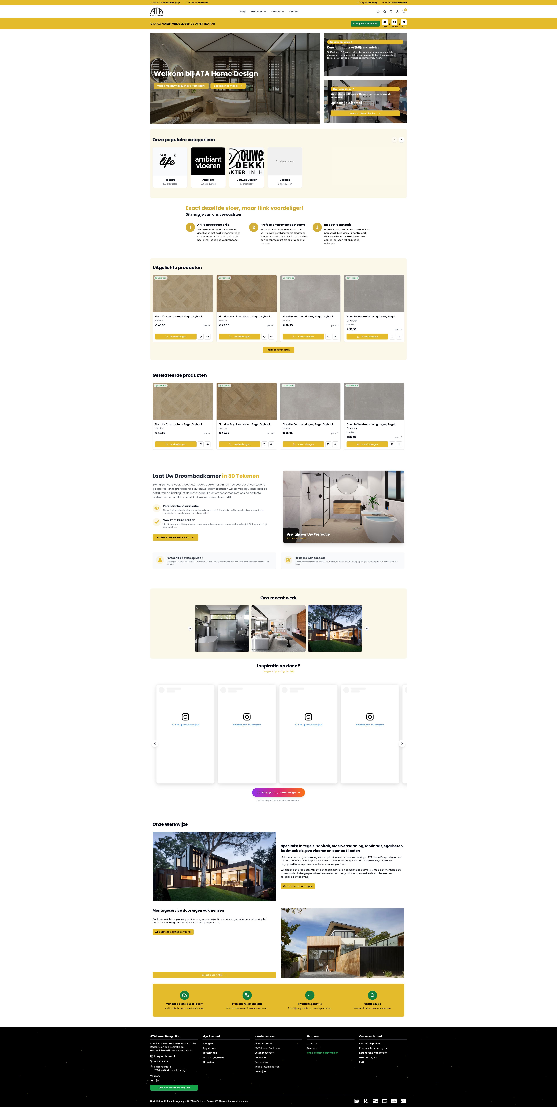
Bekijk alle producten (278, 349)
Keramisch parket (369, 1043)
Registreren (209, 1048)
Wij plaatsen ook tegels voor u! (173, 932)
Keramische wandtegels (373, 1052)
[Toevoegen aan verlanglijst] (201, 336)
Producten (257, 11)
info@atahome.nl (164, 1056)
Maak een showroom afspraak (174, 1087)
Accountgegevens (213, 1057)
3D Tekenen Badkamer (268, 1048)
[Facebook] (152, 1080)
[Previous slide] (154, 743)
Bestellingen (209, 1052)
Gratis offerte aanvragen (298, 886)
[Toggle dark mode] (378, 12)
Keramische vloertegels (373, 1048)
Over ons (312, 1048)
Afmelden (208, 1062)
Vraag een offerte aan (365, 23)
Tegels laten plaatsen (267, 1066)
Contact (294, 11)
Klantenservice (263, 1043)
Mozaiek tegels (368, 1057)
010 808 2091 (161, 1061)
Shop (242, 11)
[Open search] (385, 12)
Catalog (276, 11)
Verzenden (261, 1057)
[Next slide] (402, 743)
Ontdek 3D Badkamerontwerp (173, 537)
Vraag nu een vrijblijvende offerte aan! (181, 86)
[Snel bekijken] (207, 336)
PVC (361, 1062)
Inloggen (207, 1043)
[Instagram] (158, 1080)
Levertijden (261, 1071)
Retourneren (262, 1062)
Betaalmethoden (264, 1052)
